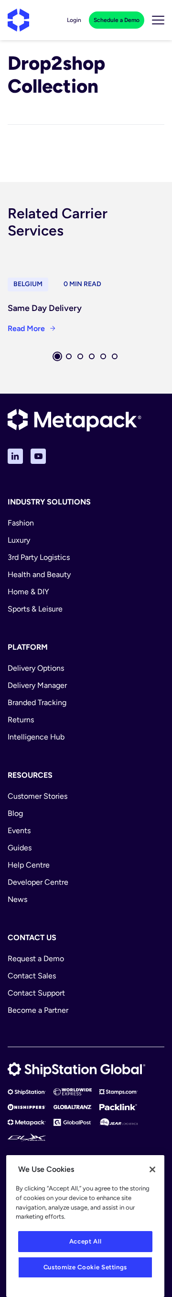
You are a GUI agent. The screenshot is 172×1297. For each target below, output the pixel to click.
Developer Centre (38, 882)
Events (19, 830)
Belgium (28, 284)
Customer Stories (37, 796)
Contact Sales (32, 975)
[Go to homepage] (18, 20)
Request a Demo (36, 958)
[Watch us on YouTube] (38, 456)
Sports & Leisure (35, 608)
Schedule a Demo (117, 20)
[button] (57, 356)
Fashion (21, 522)
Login (74, 20)
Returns (21, 719)
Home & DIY (28, 591)
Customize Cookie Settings (85, 1267)
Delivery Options (36, 668)
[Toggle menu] (158, 20)
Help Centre (29, 864)
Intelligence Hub (36, 736)
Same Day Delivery (45, 308)
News (17, 899)
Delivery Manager (37, 685)
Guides (20, 847)
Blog (15, 813)
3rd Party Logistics (39, 557)
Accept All (85, 1241)
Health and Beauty (39, 574)
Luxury (19, 540)
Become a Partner (38, 1010)
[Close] (152, 1169)
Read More (26, 328)
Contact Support (36, 992)
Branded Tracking (37, 702)
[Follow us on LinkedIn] (15, 456)
